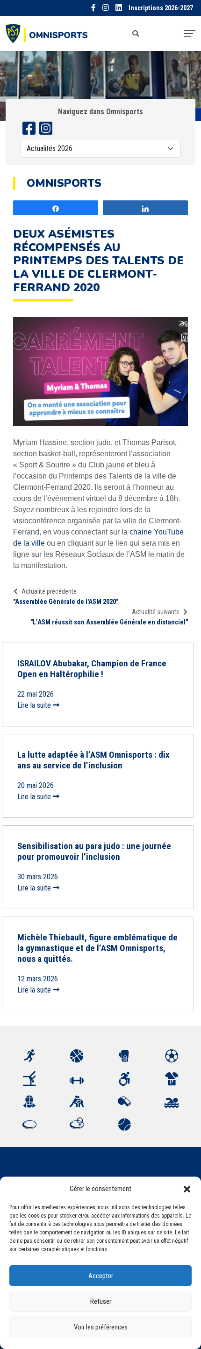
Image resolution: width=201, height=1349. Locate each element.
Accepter (100, 1276)
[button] (187, 1188)
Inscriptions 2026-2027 (161, 8)
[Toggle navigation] (189, 33)
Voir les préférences (101, 1327)
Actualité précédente (49, 591)
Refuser (100, 1301)
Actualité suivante (155, 612)
